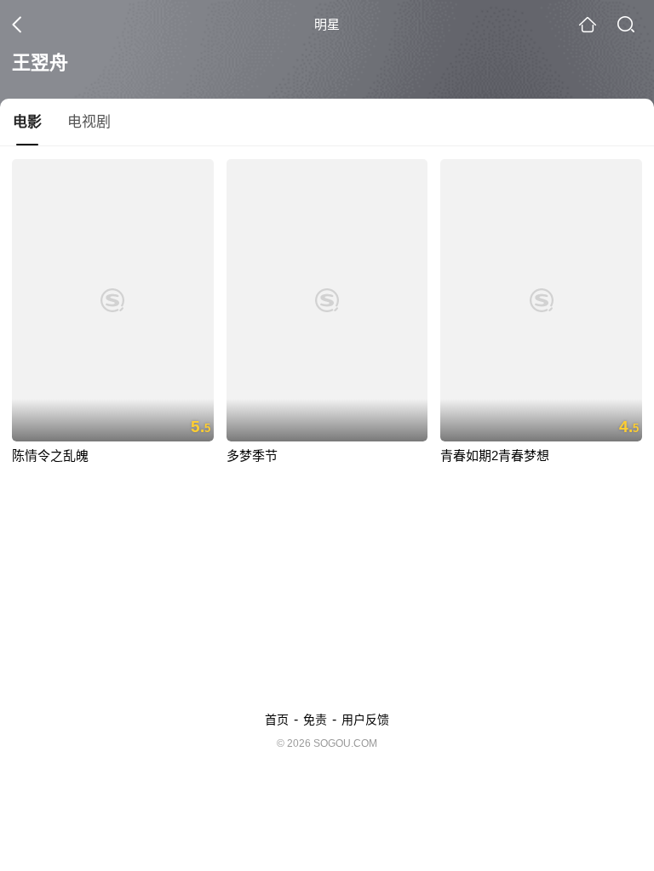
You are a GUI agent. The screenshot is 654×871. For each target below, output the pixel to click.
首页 (277, 719)
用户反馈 (365, 719)
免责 (315, 719)
